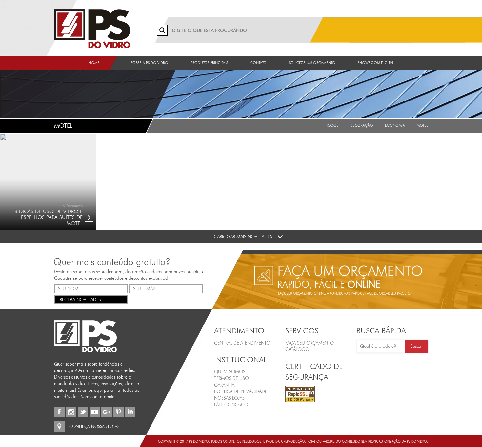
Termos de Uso (231, 378)
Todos (332, 125)
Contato (258, 62)
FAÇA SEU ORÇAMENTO (309, 343)
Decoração (361, 125)
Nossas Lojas (229, 398)
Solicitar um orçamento (312, 62)
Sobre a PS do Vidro (149, 62)
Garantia (224, 385)
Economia (395, 125)
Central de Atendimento (242, 343)
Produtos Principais (209, 62)
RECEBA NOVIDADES (80, 299)
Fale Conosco (231, 404)
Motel (422, 125)
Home (94, 62)
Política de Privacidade (240, 391)
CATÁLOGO (297, 349)
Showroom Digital (376, 62)
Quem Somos (229, 371)
